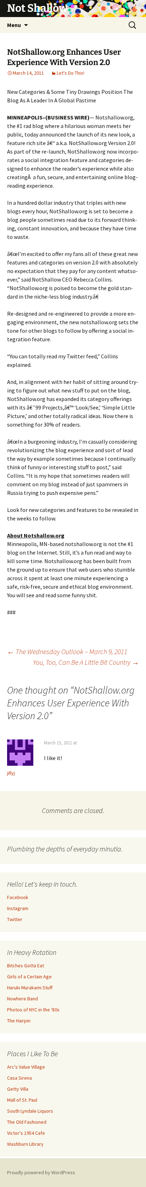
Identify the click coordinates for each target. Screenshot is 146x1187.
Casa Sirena (19, 1078)
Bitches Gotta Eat (25, 965)
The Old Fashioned (26, 1122)
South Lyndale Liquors (30, 1111)
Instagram (17, 908)
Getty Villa (17, 1089)
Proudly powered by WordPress (41, 1172)
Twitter (14, 919)
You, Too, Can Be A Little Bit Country (86, 662)
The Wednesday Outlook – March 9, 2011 (67, 651)
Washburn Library (25, 1144)
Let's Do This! (70, 73)
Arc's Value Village (26, 1067)
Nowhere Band (22, 998)
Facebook (17, 897)
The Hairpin (18, 1020)
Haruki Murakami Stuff (29, 987)
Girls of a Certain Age (29, 976)
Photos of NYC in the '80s (33, 1009)
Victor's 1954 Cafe (26, 1133)
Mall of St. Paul (22, 1100)
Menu (14, 24)
